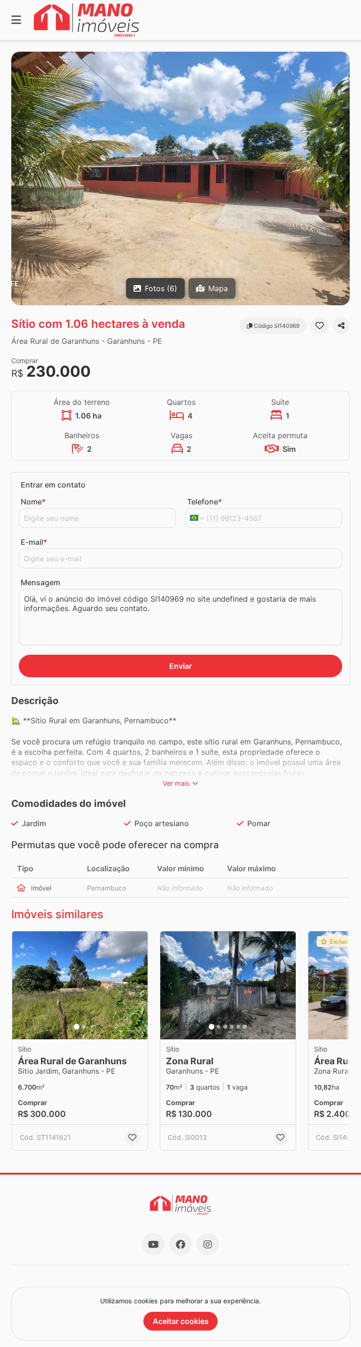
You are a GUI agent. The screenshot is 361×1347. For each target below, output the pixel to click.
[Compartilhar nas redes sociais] (341, 325)
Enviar (180, 666)
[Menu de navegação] (16, 20)
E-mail (34, 542)
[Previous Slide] (19, 178)
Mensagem (40, 582)
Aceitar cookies (181, 1321)
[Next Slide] (342, 178)
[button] (180, 178)
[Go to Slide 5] (238, 1027)
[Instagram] (207, 1244)
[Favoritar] (319, 325)
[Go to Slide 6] (245, 1027)
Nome (33, 501)
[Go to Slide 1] (76, 1027)
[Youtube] (153, 1244)
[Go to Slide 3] (225, 1027)
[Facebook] (180, 1244)
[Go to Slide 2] (84, 1027)
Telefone (204, 501)
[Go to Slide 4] (232, 1027)
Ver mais (176, 783)
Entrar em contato (53, 484)
